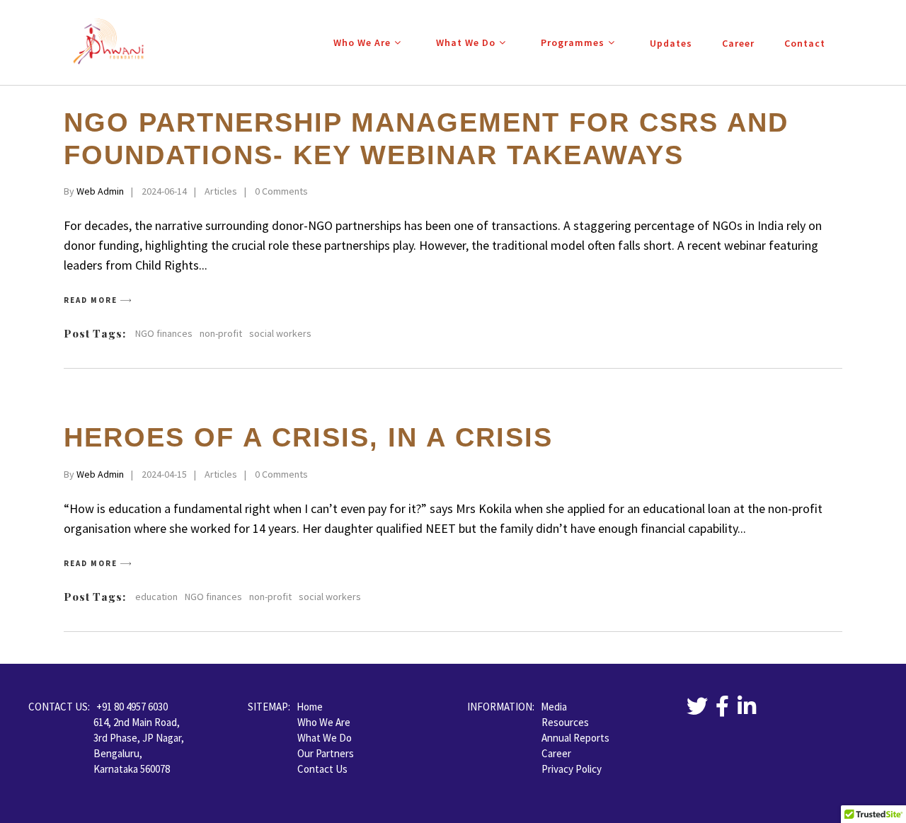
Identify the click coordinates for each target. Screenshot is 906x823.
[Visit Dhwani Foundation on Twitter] (697, 710)
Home (310, 706)
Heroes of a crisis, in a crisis (308, 437)
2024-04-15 (164, 474)
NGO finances (164, 333)
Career (556, 753)
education (156, 596)
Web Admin (100, 191)
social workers (280, 333)
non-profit (221, 333)
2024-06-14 (164, 191)
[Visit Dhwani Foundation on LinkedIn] (747, 710)
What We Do (324, 737)
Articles (221, 191)
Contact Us (322, 769)
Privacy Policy (571, 769)
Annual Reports (575, 737)
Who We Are (323, 722)
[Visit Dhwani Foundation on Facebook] (722, 710)
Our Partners (325, 753)
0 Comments (281, 191)
